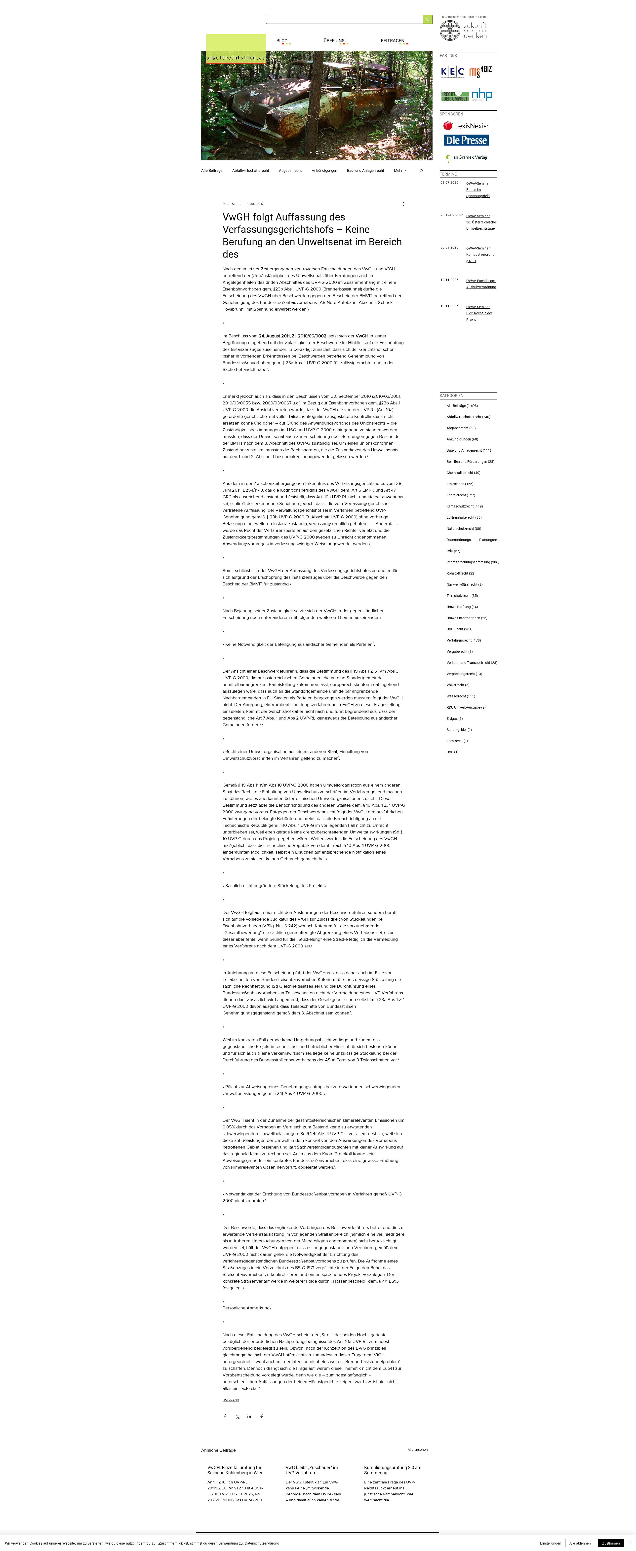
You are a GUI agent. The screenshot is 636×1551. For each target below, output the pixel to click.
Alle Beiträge (211, 170)
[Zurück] (208, 105)
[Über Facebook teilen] (225, 1416)
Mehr (398, 170)
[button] (421, 171)
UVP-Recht (231, 1400)
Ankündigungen (324, 170)
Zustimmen (611, 1543)
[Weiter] (425, 105)
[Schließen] (630, 1543)
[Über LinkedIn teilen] (249, 1416)
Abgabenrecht (290, 170)
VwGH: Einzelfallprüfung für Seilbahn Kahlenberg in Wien (235, 1470)
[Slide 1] (311, 152)
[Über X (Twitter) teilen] (237, 1416)
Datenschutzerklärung (262, 1543)
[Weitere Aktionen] (403, 204)
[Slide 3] (323, 152)
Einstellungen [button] (550, 1543)
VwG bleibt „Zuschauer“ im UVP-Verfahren (312, 1470)
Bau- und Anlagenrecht (365, 170)
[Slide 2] (317, 152)
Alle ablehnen (580, 1543)
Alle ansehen (418, 1449)
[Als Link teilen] (261, 1416)
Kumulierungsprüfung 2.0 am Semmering (393, 1470)
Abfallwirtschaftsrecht (250, 170)
